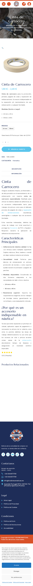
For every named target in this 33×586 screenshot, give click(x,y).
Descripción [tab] (16, 169)
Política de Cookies (7, 582)
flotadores (13, 228)
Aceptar (16, 565)
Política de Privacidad (18, 582)
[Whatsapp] (22, 454)
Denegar (16, 571)
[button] (2, 48)
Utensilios (19, 28)
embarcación (26, 340)
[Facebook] (3, 454)
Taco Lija (12, 399)
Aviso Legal (28, 582)
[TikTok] (17, 454)
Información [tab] (16, 173)
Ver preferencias (16, 577)
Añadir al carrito (18, 149)
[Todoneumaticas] (16, 4)
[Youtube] (12, 454)
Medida (5, 126)
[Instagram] (8, 454)
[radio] (5, 128)
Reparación (10, 25)
